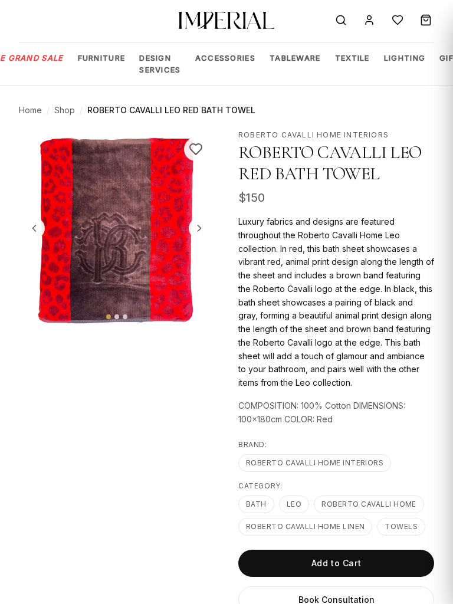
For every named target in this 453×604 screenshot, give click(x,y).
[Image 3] (125, 316)
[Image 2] (116, 316)
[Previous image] (34, 228)
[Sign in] (369, 20)
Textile (352, 58)
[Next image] (199, 228)
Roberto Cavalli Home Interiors (314, 462)
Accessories (225, 58)
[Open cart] (426, 20)
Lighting (404, 58)
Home (30, 110)
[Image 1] (108, 316)
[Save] (196, 149)
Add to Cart (336, 563)
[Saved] (397, 20)
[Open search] (341, 20)
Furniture (102, 58)
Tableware (295, 58)
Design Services (159, 63)
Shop (64, 110)
